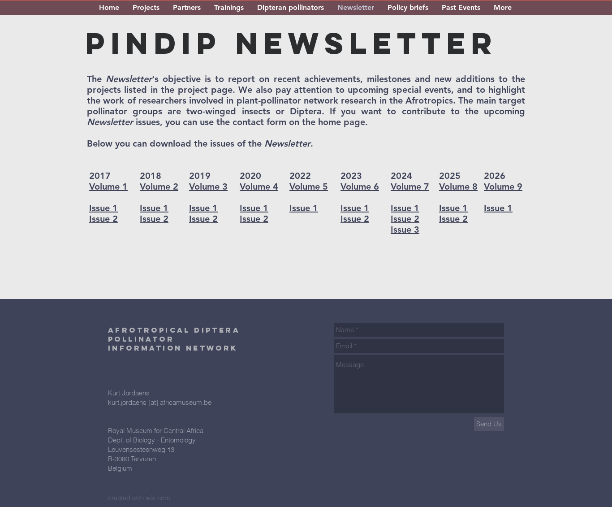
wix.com (158, 498)
